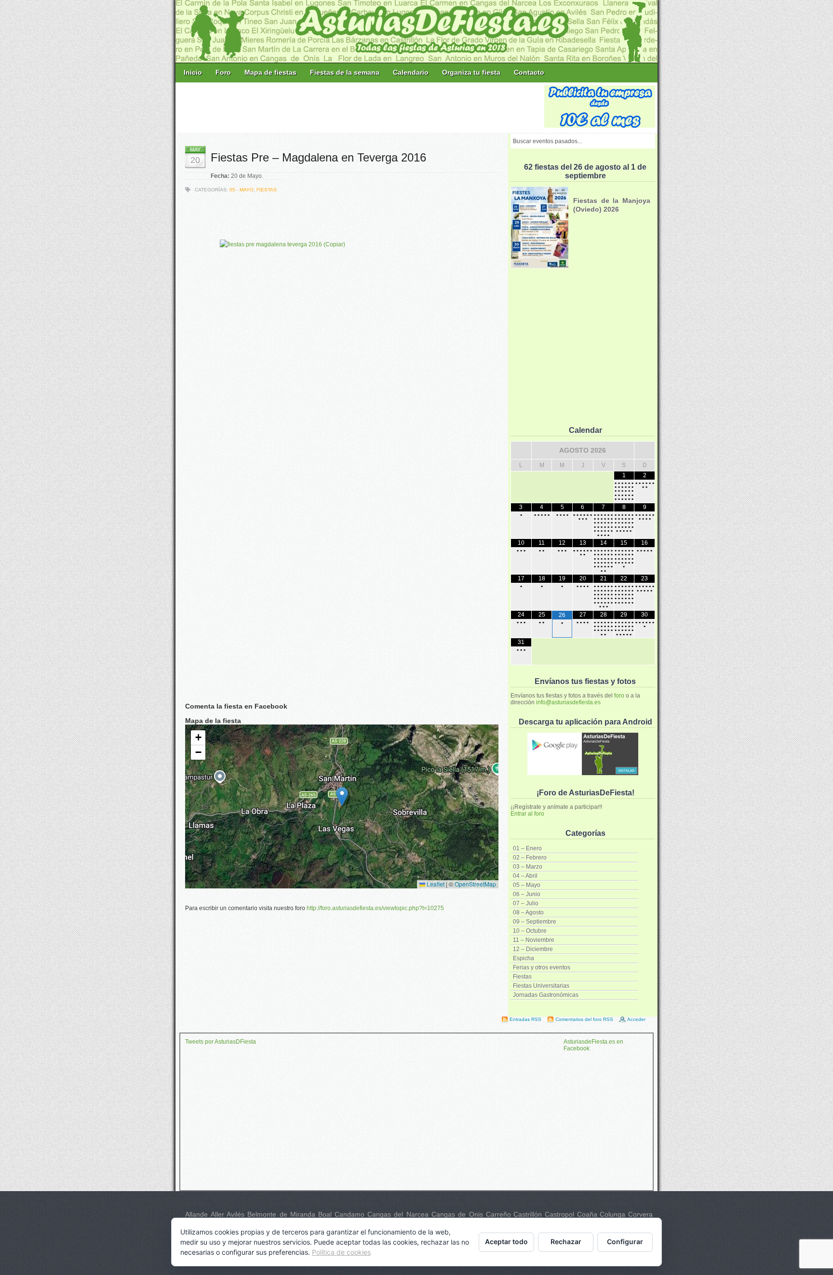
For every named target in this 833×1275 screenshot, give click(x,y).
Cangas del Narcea (398, 1214)
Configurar (625, 1241)
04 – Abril (525, 875)
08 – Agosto (528, 912)
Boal (325, 1214)
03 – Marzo (527, 866)
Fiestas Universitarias (541, 985)
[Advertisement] (360, 107)
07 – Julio (525, 903)
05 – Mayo (526, 885)
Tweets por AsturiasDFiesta (220, 1041)
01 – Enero (527, 848)
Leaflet (434, 884)
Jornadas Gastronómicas (545, 995)
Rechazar (566, 1241)
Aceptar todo (506, 1241)
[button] (342, 796)
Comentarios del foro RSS (584, 1019)
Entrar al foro (527, 813)
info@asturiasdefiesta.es (568, 702)
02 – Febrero (530, 857)
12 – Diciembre (533, 949)
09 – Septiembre (534, 921)
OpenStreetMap (475, 884)
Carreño (498, 1214)
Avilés (235, 1214)
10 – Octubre (530, 930)
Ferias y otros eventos (541, 967)
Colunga (612, 1214)
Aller (217, 1214)
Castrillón (527, 1214)
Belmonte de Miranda (281, 1214)
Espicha (523, 958)
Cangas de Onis (457, 1214)
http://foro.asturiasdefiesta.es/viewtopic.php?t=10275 (375, 908)
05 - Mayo (241, 189)
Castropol (559, 1214)
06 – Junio (526, 894)
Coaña (587, 1214)
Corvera (640, 1214)
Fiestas (522, 976)
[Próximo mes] (644, 450)
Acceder (636, 1019)
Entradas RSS (525, 1019)
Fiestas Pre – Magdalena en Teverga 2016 (318, 157)
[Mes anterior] (521, 450)
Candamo (349, 1214)
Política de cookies (341, 1252)
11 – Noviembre (533, 940)
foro (619, 695)
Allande (196, 1214)
